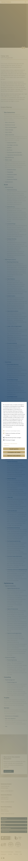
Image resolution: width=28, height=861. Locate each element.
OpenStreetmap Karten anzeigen (13, 437)
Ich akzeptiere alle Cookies (14, 452)
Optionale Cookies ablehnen (14, 455)
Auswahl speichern (14, 448)
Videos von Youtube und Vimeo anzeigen (13, 434)
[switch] (4, 433)
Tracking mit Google (10, 440)
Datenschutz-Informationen (10, 443)
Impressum (6, 445)
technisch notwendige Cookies (13, 430)
